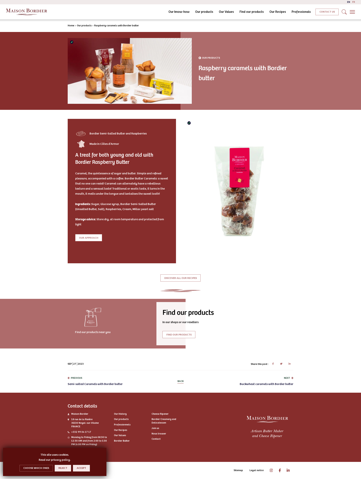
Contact (156, 438)
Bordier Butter (122, 440)
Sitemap (238, 470)
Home (71, 25)
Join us (155, 428)
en (348, 2)
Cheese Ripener (160, 413)
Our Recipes (277, 12)
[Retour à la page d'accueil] (26, 12)
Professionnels (122, 424)
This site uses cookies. (54, 455)
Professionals (301, 12)
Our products (204, 12)
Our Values (226, 12)
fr (353, 2)
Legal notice (257, 470)
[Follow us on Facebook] (279, 470)
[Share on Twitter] (281, 364)
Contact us (327, 11)
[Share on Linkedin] (289, 364)
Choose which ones (36, 468)
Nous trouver (159, 433)
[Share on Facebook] (273, 364)
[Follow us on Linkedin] (288, 470)
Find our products (252, 12)
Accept (81, 468)
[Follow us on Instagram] (271, 470)
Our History (120, 413)
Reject (62, 468)
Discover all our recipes (180, 277)
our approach (88, 237)
